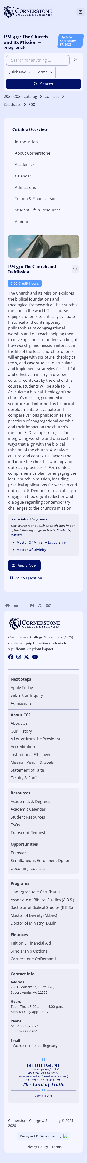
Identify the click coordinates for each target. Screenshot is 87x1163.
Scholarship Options (29, 951)
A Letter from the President (35, 739)
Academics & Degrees (30, 801)
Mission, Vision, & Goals (32, 762)
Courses (51, 96)
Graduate (12, 104)
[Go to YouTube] (35, 657)
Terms (56, 1146)
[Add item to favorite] (75, 269)
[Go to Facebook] (10, 657)
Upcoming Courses (28, 868)
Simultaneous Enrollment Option (41, 860)
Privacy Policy (36, 1146)
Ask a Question (28, 578)
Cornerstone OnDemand (33, 958)
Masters (16, 535)
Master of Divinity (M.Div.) (34, 915)
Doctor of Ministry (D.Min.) (35, 923)
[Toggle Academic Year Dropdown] (51, 72)
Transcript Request (28, 832)
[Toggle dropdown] (30, 72)
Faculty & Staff (24, 778)
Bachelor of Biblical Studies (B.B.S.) (42, 907)
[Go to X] (26, 657)
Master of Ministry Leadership (41, 542)
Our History (21, 731)
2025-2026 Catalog (20, 96)
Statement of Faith (27, 770)
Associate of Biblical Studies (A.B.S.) (42, 899)
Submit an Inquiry (27, 695)
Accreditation (23, 746)
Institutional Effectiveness (34, 754)
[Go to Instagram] (18, 657)
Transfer (18, 852)
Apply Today (22, 687)
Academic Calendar (28, 809)
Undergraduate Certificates (35, 891)
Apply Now (27, 565)
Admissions (21, 703)
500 (32, 104)
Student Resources (28, 817)
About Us (19, 723)
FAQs (15, 825)
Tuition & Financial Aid (31, 943)
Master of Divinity (31, 550)
